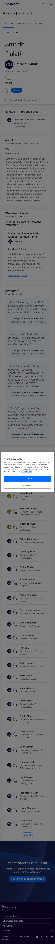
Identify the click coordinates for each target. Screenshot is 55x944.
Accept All (27, 479)
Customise (27, 486)
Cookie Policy (26, 471)
